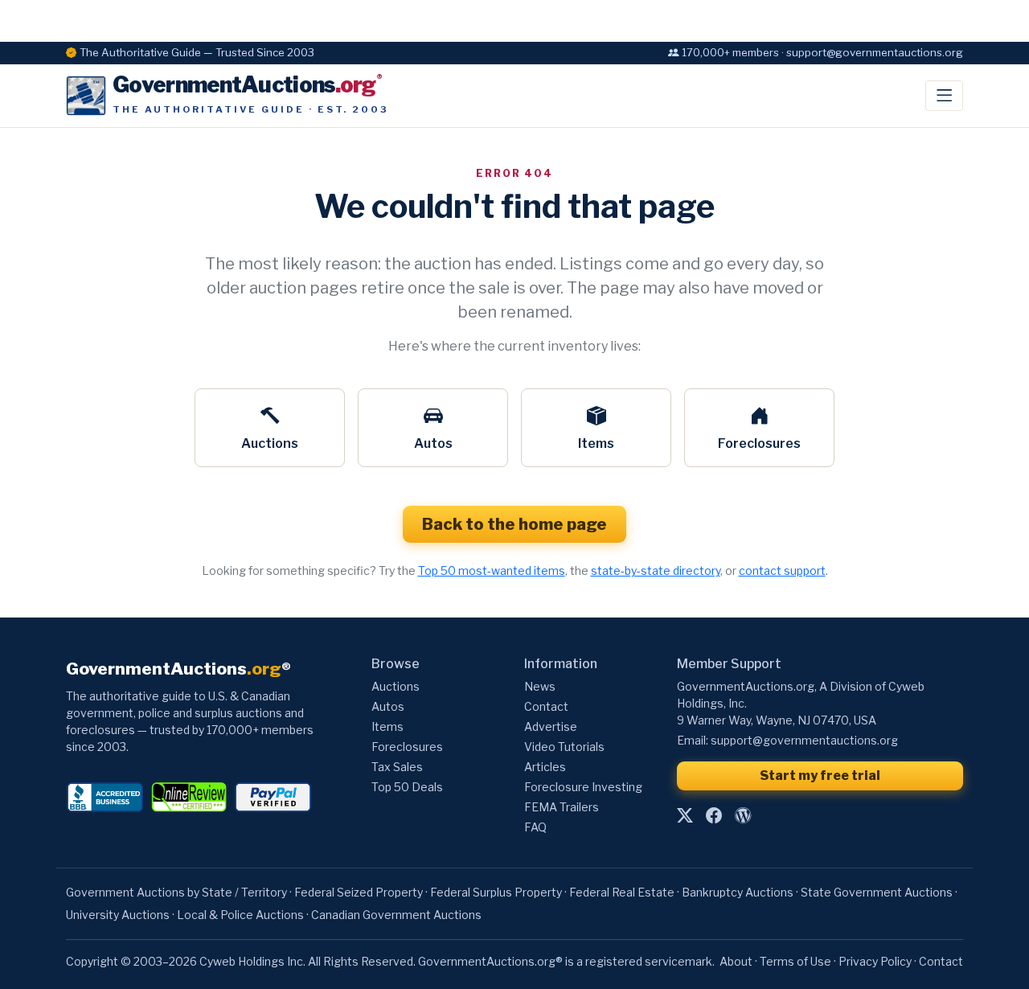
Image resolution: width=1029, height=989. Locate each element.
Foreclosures (759, 443)
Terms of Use (795, 961)
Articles (545, 767)
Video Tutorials (564, 746)
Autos (433, 443)
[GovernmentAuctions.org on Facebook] (714, 815)
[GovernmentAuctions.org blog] (743, 815)
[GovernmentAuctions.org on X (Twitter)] (685, 815)
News (539, 686)
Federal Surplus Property (496, 892)
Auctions (269, 443)
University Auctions (118, 914)
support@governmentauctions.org (804, 740)
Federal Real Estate (621, 892)
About (735, 961)
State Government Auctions (877, 892)
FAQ (535, 827)
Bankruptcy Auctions (737, 892)
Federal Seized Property (358, 892)
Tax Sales (397, 767)
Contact (546, 706)
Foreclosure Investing (583, 787)
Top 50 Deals (407, 787)
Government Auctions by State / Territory (176, 892)
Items (596, 443)
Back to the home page (514, 524)
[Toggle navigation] (944, 95)
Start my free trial (820, 775)
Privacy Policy (875, 961)
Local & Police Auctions (240, 914)
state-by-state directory (655, 570)
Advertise (550, 726)
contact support (782, 570)
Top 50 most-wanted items (491, 570)
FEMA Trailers (561, 807)
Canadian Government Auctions (396, 914)
